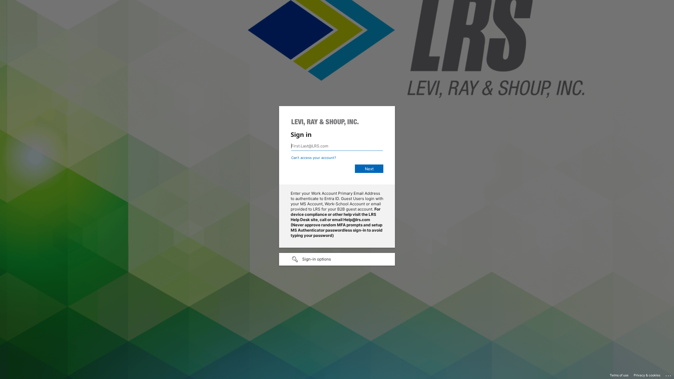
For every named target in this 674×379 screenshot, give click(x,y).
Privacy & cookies (647, 375)
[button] (337, 259)
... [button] (669, 374)
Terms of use (619, 375)
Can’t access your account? (313, 158)
